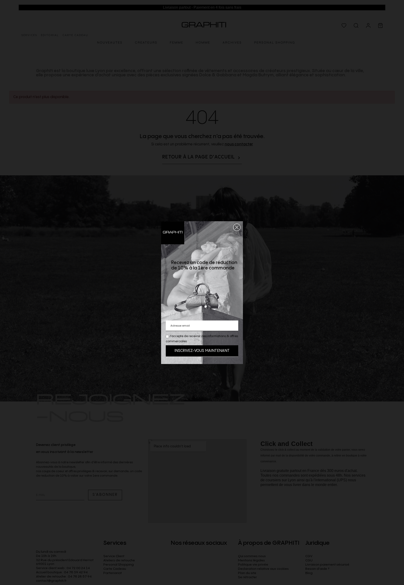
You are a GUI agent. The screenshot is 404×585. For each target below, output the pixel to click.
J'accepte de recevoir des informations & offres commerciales (202, 339)
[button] (237, 227)
